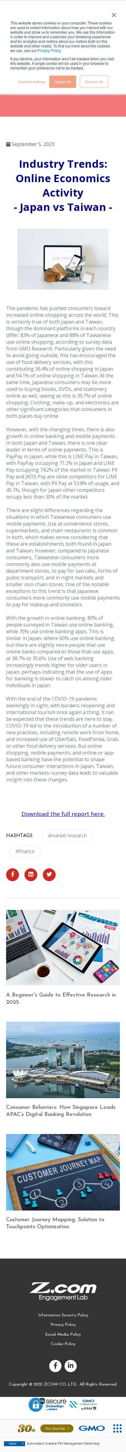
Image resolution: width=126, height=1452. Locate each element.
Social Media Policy (63, 1335)
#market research (67, 835)
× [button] (113, 13)
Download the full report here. (63, 814)
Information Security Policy (63, 1315)
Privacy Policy (49, 50)
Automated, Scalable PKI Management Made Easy (54, 1443)
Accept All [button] (62, 81)
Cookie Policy (63, 1344)
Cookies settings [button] (32, 81)
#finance (25, 851)
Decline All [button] (94, 81)
